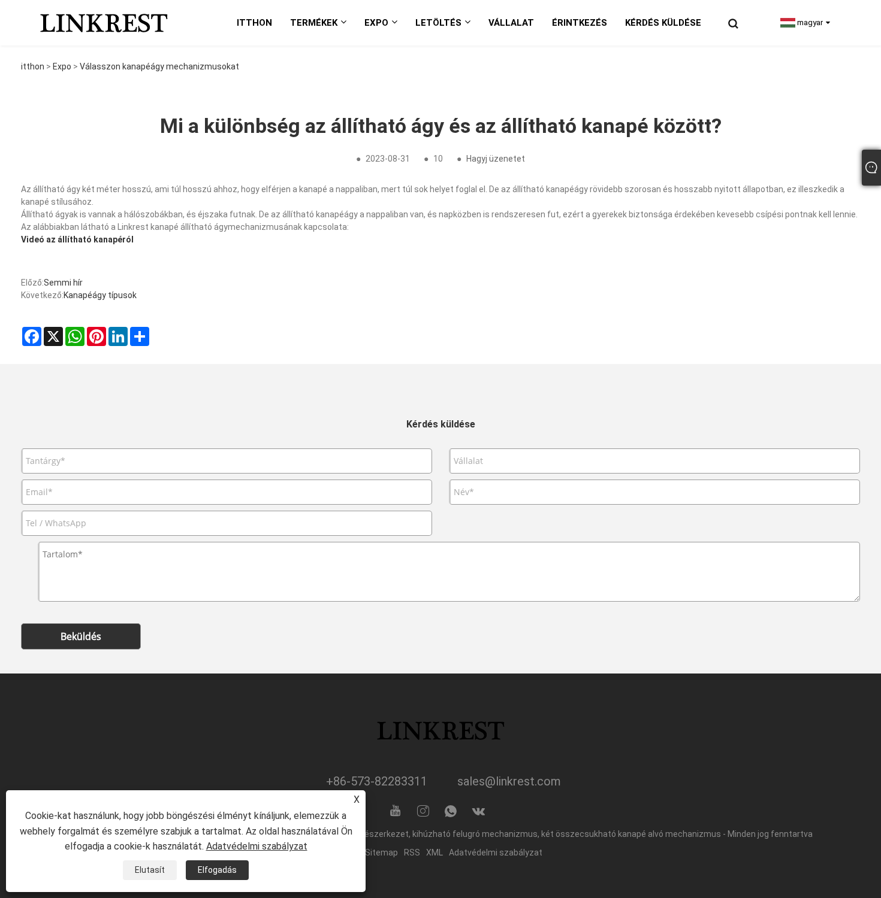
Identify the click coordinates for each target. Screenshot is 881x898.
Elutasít (150, 870)
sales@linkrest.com (509, 781)
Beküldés (81, 636)
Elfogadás (217, 870)
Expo (62, 66)
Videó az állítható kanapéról (77, 239)
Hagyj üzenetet (495, 158)
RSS (412, 852)
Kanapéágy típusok (100, 295)
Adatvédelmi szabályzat (495, 852)
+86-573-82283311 (376, 781)
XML (434, 852)
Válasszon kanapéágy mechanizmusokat (159, 66)
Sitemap (381, 852)
